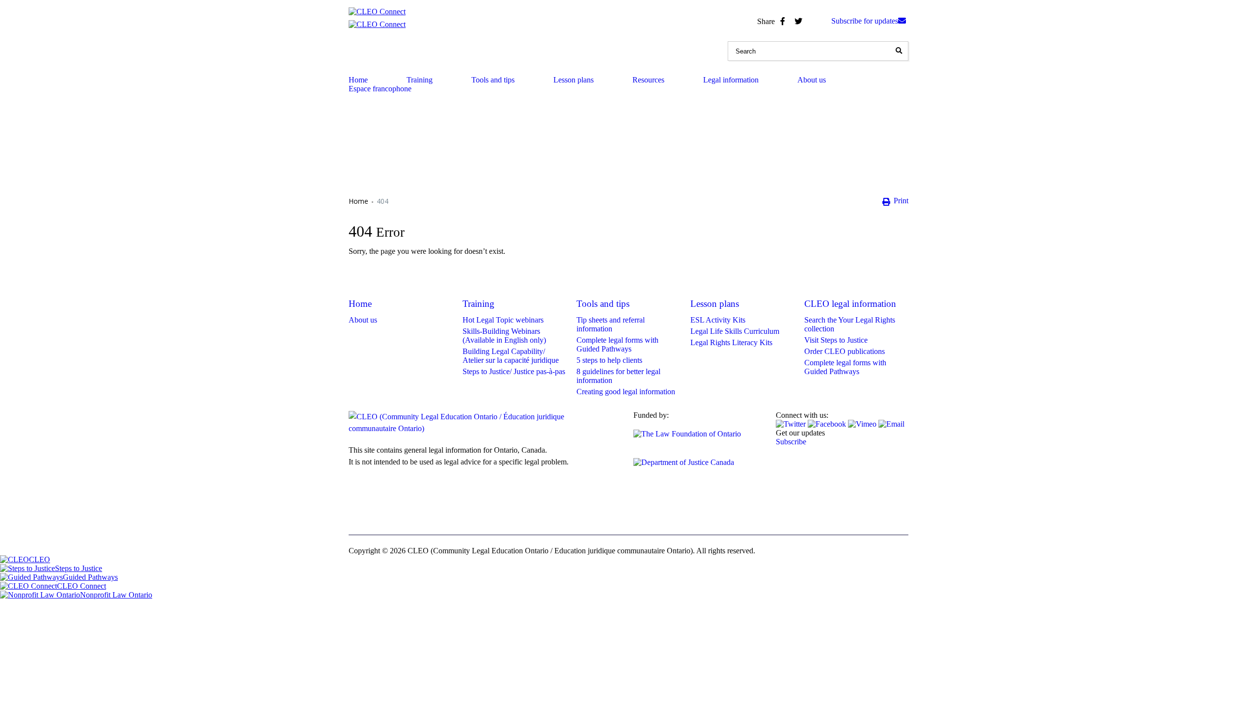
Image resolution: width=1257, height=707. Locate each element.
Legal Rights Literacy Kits (731, 342)
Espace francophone (380, 88)
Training (420, 80)
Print (901, 200)
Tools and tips (493, 80)
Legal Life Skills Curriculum (734, 331)
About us (811, 80)
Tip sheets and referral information (610, 324)
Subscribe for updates (864, 21)
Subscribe (791, 441)
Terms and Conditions (383, 514)
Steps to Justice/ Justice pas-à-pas (514, 371)
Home (358, 80)
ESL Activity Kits (717, 320)
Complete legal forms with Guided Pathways (617, 344)
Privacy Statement (455, 514)
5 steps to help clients (609, 360)
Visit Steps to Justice (836, 340)
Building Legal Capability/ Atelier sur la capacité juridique (511, 355)
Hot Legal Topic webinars (503, 320)
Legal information (731, 80)
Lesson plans (573, 80)
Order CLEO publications (844, 351)
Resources (648, 80)
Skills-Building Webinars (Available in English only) (504, 335)
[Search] (898, 51)
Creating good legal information (625, 391)
